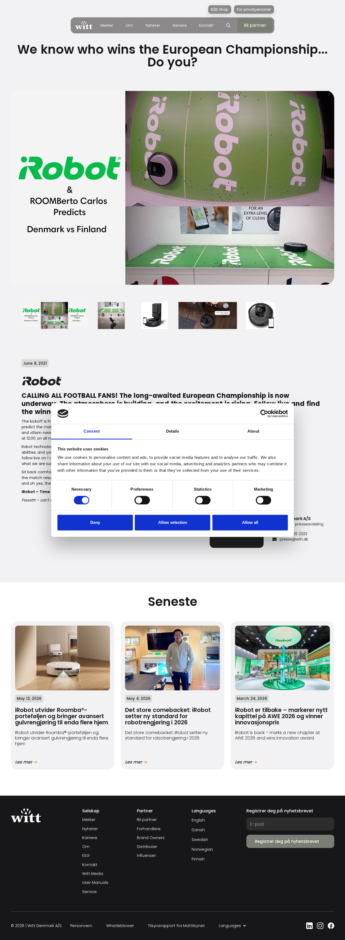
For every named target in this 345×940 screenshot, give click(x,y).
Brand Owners (151, 838)
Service (89, 892)
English (198, 820)
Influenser (146, 855)
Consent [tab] (92, 431)
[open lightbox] (54, 315)
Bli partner (147, 819)
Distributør (147, 846)
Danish (198, 830)
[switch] (142, 500)
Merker (107, 25)
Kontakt (206, 25)
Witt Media (92, 873)
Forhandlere (149, 829)
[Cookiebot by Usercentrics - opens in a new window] (264, 413)
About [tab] (253, 431)
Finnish (198, 859)
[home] (83, 25)
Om (129, 25)
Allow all (250, 522)
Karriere (180, 25)
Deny (95, 522)
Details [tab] (172, 431)
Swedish (200, 839)
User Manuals (95, 882)
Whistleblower (120, 926)
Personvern (81, 926)
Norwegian (202, 849)
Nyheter (153, 25)
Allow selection (172, 522)
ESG (86, 855)
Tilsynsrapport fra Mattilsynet (176, 926)
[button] (232, 926)
